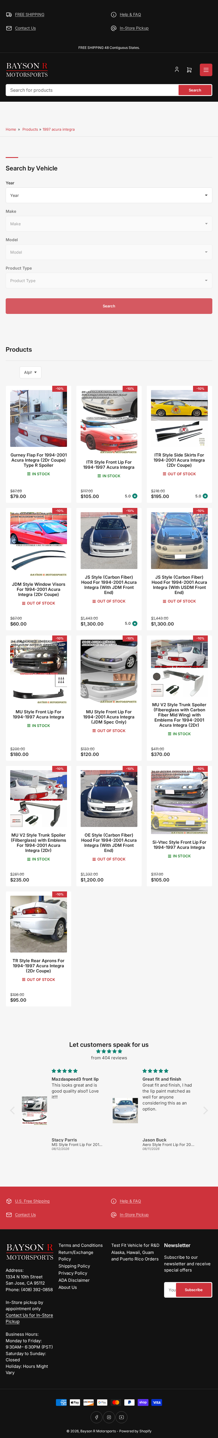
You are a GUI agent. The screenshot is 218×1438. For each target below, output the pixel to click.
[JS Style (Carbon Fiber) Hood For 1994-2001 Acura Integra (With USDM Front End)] (179, 540)
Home (11, 129)
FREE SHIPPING (29, 14)
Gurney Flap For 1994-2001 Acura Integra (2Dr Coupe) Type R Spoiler (39, 460)
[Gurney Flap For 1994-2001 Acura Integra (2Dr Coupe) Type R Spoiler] (38, 418)
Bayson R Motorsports (98, 1431)
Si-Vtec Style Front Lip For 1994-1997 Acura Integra (179, 844)
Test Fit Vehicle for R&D (135, 1245)
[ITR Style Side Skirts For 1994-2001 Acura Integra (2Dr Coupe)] (179, 418)
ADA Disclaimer (74, 1280)
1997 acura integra (59, 129)
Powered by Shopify (135, 1431)
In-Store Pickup (134, 28)
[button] (14, 1110)
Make (11, 211)
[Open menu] (206, 70)
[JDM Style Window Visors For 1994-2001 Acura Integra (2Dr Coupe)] (38, 544)
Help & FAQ (130, 14)
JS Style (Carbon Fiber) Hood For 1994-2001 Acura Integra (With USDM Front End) (179, 584)
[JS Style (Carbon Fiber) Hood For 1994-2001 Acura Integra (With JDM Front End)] (109, 540)
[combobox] (109, 90)
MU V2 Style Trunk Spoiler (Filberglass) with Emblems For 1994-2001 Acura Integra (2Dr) (38, 842)
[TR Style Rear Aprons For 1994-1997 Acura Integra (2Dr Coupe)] (38, 924)
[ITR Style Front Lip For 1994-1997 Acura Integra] (109, 422)
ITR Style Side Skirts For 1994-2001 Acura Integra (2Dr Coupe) (179, 460)
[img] (109, 1051)
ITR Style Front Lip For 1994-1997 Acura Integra (109, 464)
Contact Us (25, 28)
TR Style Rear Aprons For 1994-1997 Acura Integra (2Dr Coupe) (38, 966)
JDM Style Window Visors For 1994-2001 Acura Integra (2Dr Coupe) (38, 589)
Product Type (19, 268)
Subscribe (194, 1289)
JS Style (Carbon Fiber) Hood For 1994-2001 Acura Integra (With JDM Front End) (109, 584)
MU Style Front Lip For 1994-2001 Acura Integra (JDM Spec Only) (109, 717)
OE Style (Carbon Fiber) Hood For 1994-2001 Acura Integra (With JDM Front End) (109, 842)
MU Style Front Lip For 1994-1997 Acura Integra (38, 714)
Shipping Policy (74, 1266)
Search (195, 90)
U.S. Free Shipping (32, 1201)
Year (10, 182)
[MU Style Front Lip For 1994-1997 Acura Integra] (38, 672)
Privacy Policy (72, 1273)
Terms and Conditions (80, 1245)
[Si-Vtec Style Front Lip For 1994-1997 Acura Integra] (179, 802)
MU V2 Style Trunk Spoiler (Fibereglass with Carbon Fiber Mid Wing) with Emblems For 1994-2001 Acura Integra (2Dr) (179, 715)
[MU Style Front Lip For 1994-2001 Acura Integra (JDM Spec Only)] (109, 672)
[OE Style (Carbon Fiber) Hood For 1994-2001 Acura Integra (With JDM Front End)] (109, 798)
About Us (67, 1287)
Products (30, 129)
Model (12, 239)
